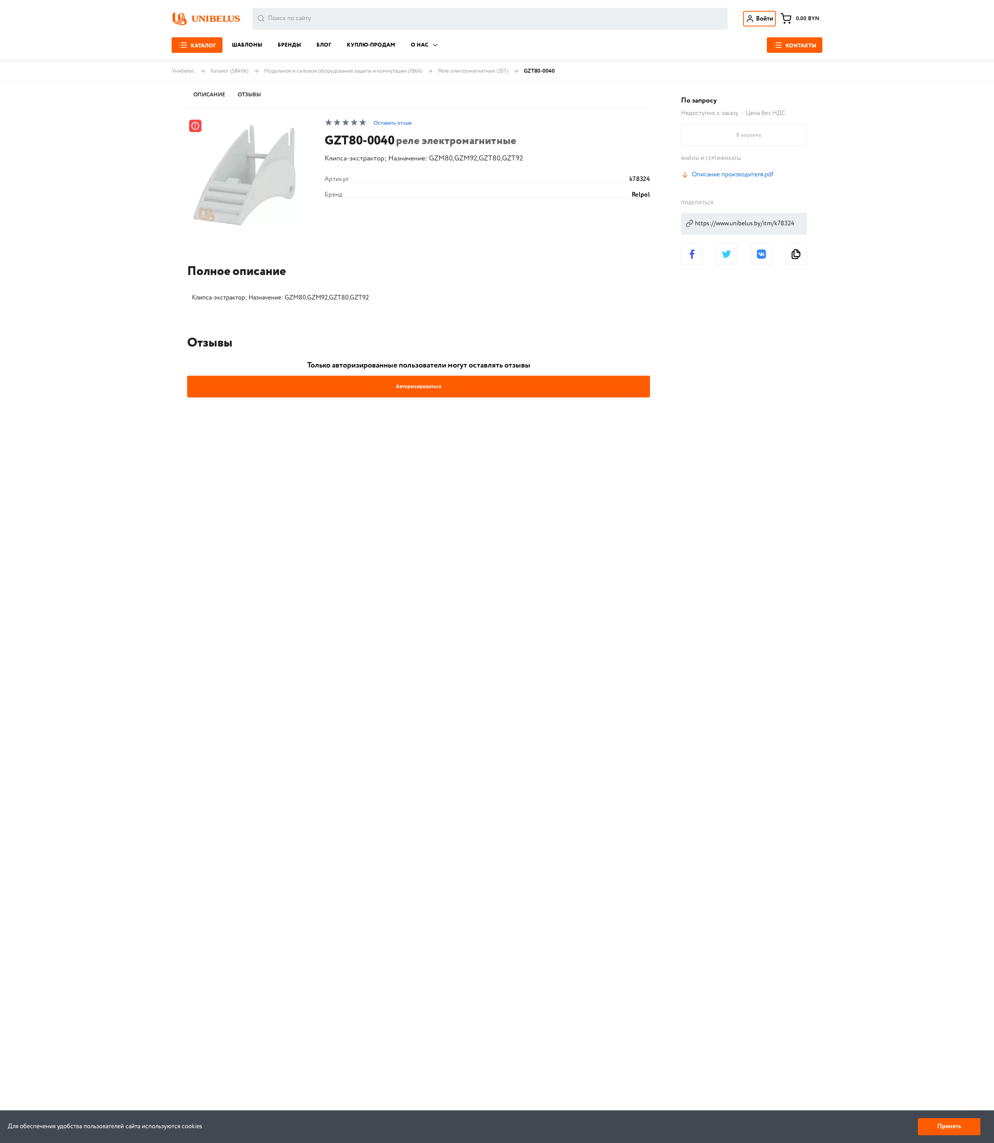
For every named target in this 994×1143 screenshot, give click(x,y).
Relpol (641, 195)
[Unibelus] (206, 18)
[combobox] (490, 19)
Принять (949, 1126)
